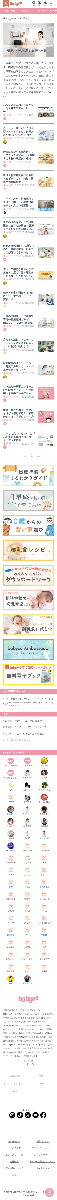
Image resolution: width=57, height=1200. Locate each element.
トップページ (12, 18)
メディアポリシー (43, 1155)
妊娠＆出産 (10, 10)
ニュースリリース (14, 1155)
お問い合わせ (42, 1141)
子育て (25, 10)
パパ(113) (8, 740)
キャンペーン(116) (12, 733)
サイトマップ (42, 1168)
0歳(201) (7, 720)
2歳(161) (28, 720)
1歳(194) (18, 720)
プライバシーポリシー (43, 1148)
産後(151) (39, 720)
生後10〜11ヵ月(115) (33, 733)
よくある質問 (14, 1148)
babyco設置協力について (42, 1161)
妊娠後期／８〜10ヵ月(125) (17, 727)
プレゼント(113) (22, 740)
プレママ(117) (40, 727)
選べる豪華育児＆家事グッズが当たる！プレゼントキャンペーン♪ (29, 704)
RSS (14, 1175)
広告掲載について (14, 1168)
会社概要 (14, 1161)
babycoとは (14, 1141)
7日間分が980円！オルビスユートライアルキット (29, 699)
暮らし (26, 18)
